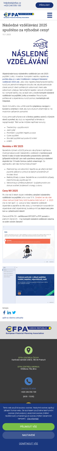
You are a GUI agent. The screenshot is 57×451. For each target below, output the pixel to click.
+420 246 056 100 (12, 5)
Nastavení (28, 435)
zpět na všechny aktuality (12, 318)
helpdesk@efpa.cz (12, 3)
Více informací (33, 419)
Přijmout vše (28, 426)
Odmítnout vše (28, 443)
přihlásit (44, 5)
